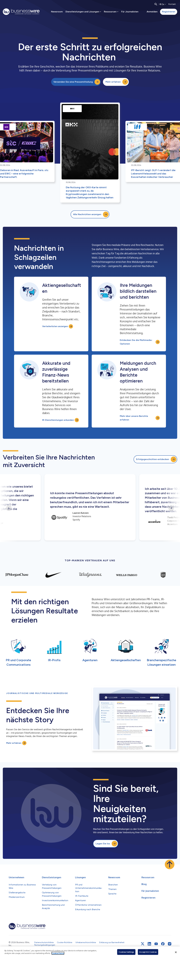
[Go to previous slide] (9, 508)
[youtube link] (156, 944)
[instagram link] (169, 943)
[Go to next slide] (171, 508)
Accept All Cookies (148, 952)
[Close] (176, 952)
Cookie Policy (58, 953)
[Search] (156, 4)
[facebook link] (163, 943)
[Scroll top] (169, 864)
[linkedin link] (149, 943)
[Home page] (21, 11)
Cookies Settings (126, 952)
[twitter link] (142, 943)
